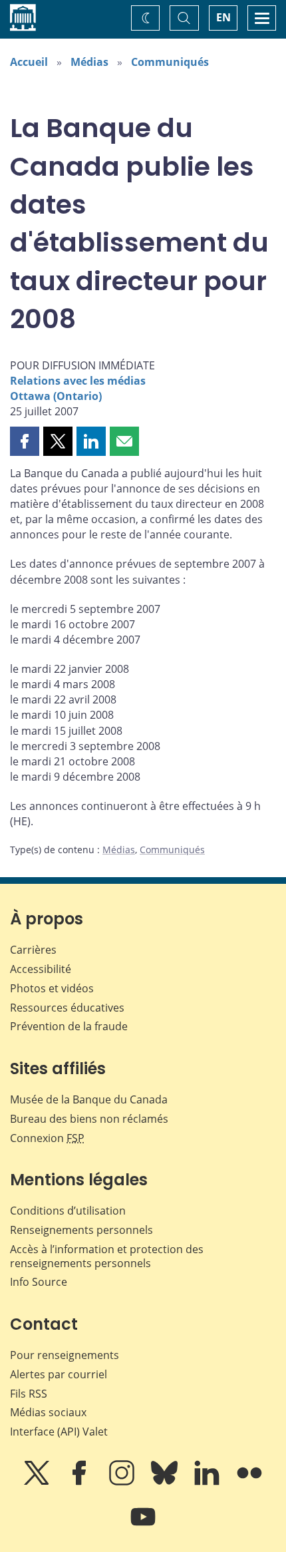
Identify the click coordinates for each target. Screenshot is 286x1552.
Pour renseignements (64, 1355)
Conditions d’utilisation (68, 1210)
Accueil (29, 62)
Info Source (38, 1281)
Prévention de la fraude (69, 1026)
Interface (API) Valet (59, 1431)
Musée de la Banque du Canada (89, 1099)
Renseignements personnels (81, 1230)
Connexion (47, 1138)
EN (223, 17)
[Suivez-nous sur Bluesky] (165, 1482)
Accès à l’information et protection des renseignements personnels (107, 1256)
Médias (89, 62)
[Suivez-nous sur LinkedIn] (208, 1482)
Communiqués (170, 62)
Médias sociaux (48, 1412)
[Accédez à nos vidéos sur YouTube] (143, 1526)
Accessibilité (40, 969)
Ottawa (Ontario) (56, 396)
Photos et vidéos (52, 988)
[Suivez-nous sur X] (38, 1482)
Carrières (33, 949)
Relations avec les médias (78, 380)
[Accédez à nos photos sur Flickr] (249, 1482)
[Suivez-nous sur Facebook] (80, 1482)
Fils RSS (28, 1393)
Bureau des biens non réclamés (89, 1118)
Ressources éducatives (67, 1007)
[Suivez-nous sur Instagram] (123, 1482)
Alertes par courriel (58, 1374)
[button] (24, 441)
